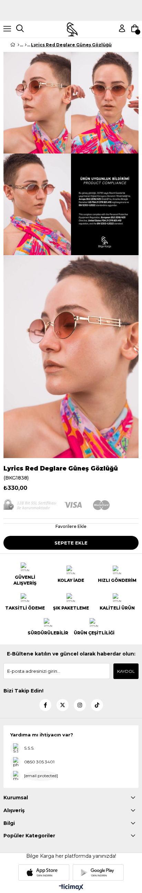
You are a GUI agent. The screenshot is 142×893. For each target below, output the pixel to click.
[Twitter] (63, 705)
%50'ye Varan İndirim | (71, 13)
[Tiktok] (97, 705)
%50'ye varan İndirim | (71, 2)
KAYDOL (126, 671)
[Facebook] (45, 705)
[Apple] (43, 872)
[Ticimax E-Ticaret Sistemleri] (71, 887)
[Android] (98, 872)
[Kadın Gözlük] (26, 45)
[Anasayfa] (18, 45)
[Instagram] (80, 705)
